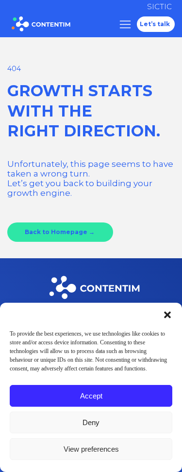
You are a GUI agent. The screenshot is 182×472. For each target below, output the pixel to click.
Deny (91, 422)
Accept (91, 396)
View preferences (91, 449)
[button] (167, 315)
